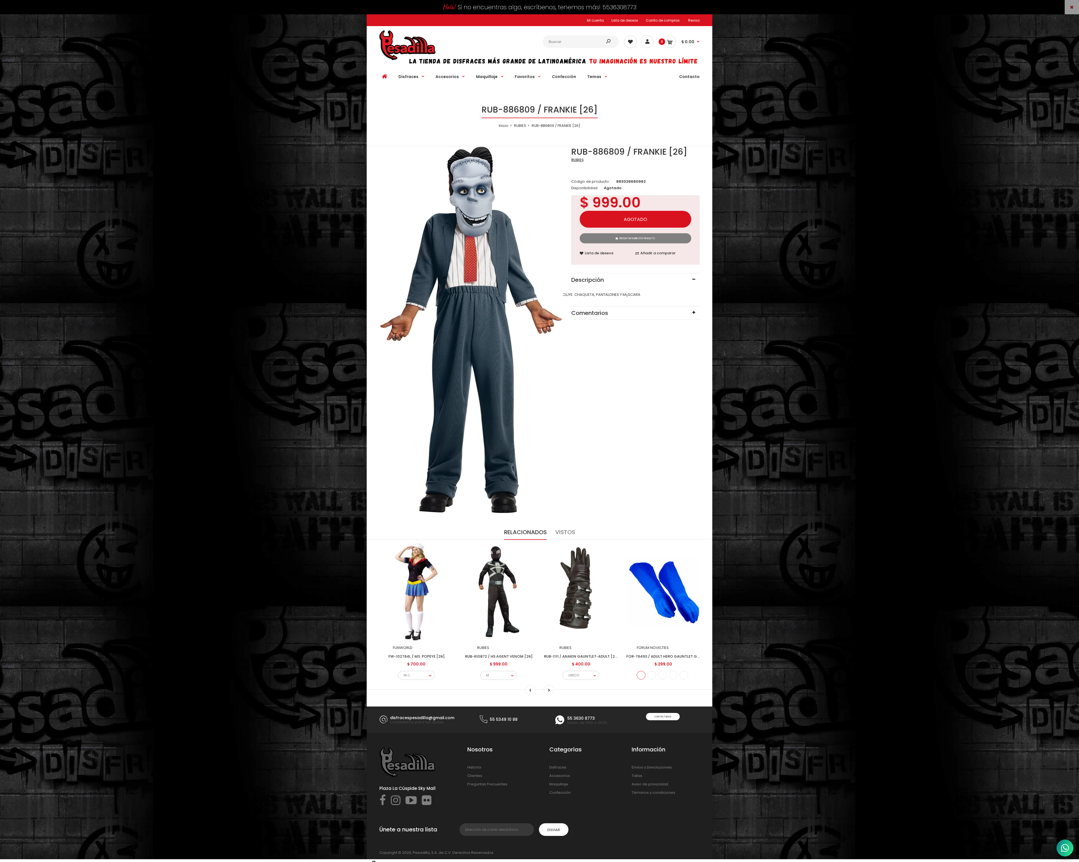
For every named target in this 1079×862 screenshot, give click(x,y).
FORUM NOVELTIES (653, 647)
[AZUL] (641, 675)
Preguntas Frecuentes (487, 784)
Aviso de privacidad (650, 784)
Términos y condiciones (653, 792)
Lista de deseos (624, 20)
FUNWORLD (402, 647)
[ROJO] (651, 675)
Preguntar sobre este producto (637, 238)
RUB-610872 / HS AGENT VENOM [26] (498, 656)
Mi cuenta (595, 20)
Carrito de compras (663, 20)
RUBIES (577, 160)
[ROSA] (683, 675)
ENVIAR (553, 830)
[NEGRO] (673, 675)
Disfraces (557, 767)
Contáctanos (662, 716)
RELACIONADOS (525, 532)
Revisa (694, 20)
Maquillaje (558, 784)
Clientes (474, 775)
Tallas (637, 775)
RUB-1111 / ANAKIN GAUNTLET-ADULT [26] (581, 656)
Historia (474, 767)
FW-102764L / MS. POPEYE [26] (416, 656)
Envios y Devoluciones (652, 767)
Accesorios (559, 775)
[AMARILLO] (662, 675)
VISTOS (565, 532)
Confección (560, 792)
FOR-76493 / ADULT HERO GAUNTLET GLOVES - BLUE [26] (677, 656)
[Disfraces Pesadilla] (407, 58)
